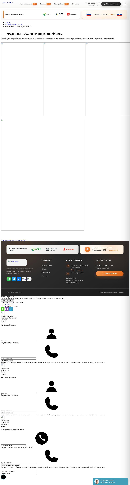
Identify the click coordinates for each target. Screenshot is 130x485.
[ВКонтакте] (19, 279)
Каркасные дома (27, 4)
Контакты (75, 4)
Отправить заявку (7, 360)
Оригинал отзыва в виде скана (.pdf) (13, 240)
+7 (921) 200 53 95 (7, 304)
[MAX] (24, 279)
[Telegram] (14, 279)
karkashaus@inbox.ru (77, 273)
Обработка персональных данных (108, 292)
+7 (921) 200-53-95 (104, 265)
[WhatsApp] (8, 279)
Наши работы (60, 4)
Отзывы (44, 4)
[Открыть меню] (124, 4)
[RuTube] (29, 279)
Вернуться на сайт (7, 300)
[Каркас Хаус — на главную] (16, 262)
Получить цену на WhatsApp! (11, 465)
